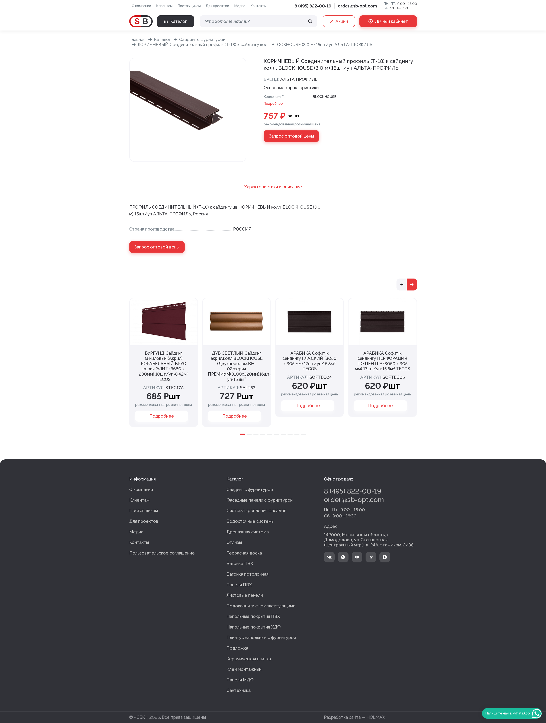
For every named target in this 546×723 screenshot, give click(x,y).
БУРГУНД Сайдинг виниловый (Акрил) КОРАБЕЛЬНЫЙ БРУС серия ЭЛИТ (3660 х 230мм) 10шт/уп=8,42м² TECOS (163, 366)
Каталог (162, 39)
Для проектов (217, 6)
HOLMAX (376, 717)
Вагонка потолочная (248, 574)
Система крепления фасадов (256, 510)
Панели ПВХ (239, 584)
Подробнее (273, 104)
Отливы (234, 542)
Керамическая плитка (249, 658)
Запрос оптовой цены (291, 136)
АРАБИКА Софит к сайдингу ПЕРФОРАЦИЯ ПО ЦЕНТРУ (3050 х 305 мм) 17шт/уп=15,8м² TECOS (382, 361)
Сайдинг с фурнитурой (202, 39)
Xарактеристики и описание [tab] (273, 186)
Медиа (239, 6)
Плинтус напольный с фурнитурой (261, 637)
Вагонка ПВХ (240, 563)
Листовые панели (245, 595)
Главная (137, 39)
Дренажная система (248, 531)
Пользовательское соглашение (162, 553)
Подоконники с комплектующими (261, 605)
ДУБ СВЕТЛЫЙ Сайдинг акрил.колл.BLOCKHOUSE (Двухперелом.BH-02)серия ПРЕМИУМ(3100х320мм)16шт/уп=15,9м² (240, 366)
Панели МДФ (240, 679)
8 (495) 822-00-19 (313, 6)
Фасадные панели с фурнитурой (260, 500)
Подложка (237, 648)
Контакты (258, 6)
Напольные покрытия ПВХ (253, 616)
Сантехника (239, 690)
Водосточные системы (250, 521)
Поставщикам (189, 6)
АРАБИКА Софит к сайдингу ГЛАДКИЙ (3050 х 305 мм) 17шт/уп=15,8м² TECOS (309, 361)
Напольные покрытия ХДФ (254, 627)
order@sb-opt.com (357, 6)
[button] (401, 284)
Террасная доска (244, 553)
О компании (141, 6)
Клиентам (164, 6)
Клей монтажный (244, 669)
